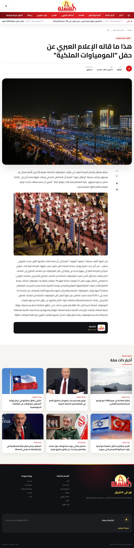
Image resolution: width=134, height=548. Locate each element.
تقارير (54, 15)
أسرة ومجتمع (95, 15)
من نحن (29, 481)
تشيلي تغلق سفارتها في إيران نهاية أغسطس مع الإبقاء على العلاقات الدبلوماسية (25, 404)
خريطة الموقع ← (122, 528)
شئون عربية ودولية (14, 15)
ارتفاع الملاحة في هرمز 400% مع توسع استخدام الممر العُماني (113, 402)
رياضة (29, 15)
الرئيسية (130, 30)
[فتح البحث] (6, 6)
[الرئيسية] (128, 15)
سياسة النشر (28, 485)
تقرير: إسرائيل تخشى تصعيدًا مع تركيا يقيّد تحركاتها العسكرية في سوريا (113, 447)
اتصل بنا (29, 492)
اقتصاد (81, 15)
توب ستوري (42, 15)
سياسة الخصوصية (26, 489)
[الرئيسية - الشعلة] (67, 6)
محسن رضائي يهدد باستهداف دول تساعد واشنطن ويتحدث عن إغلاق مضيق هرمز (67, 447)
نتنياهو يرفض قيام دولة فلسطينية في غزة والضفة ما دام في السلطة (24, 447)
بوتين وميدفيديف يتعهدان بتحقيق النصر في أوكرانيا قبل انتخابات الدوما (67, 402)
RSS (30, 496)
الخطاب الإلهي (67, 15)
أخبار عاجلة (110, 15)
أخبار (121, 15)
